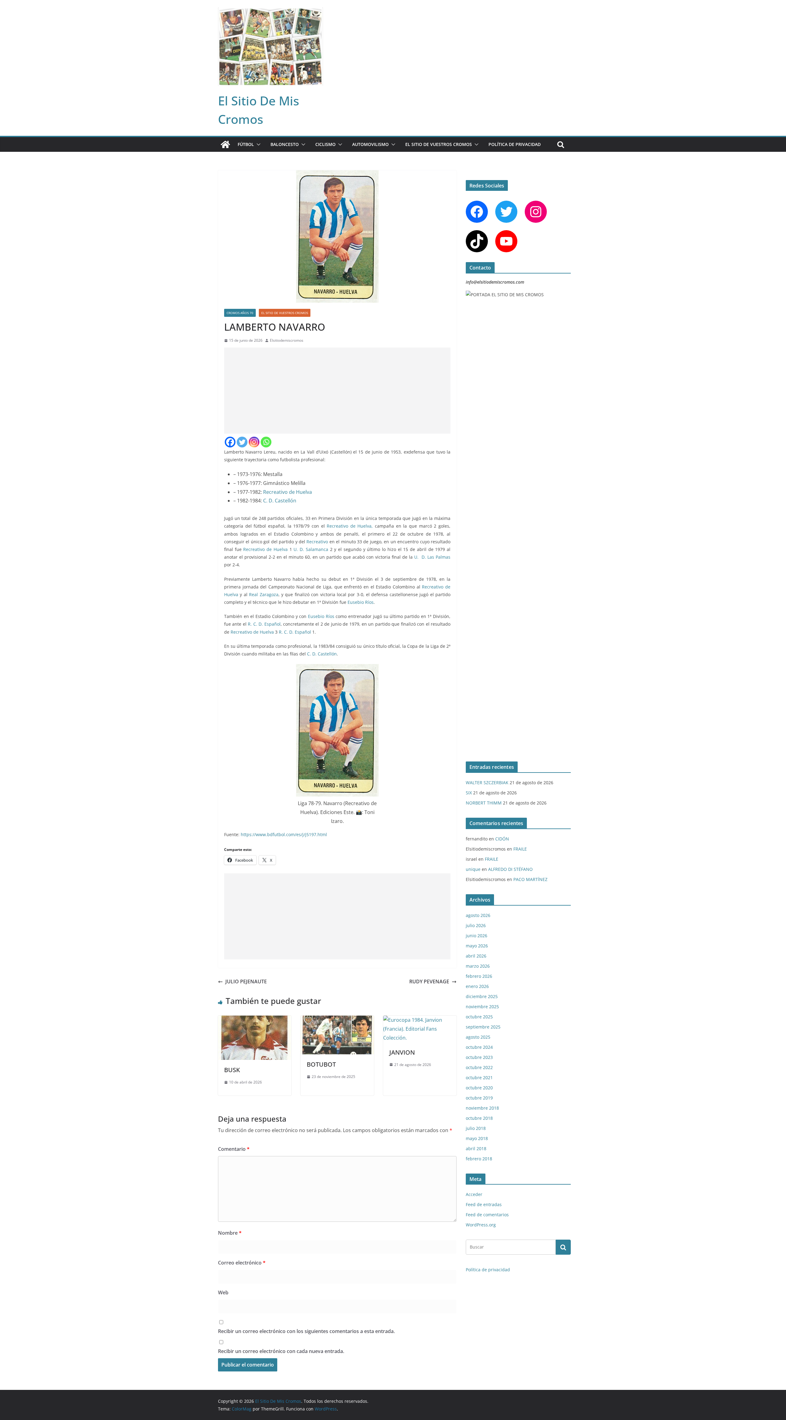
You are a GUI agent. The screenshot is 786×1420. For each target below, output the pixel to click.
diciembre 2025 (482, 996)
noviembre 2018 (482, 1108)
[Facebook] (230, 442)
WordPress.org (481, 1225)
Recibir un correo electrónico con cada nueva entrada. (281, 1351)
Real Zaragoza (263, 594)
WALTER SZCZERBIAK (487, 782)
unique (473, 869)
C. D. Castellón (279, 500)
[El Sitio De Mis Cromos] (225, 144)
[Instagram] (254, 442)
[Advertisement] (337, 391)
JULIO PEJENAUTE (246, 981)
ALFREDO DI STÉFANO (510, 869)
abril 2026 (476, 956)
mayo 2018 (477, 1138)
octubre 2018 (479, 1118)
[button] (257, 144)
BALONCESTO (284, 144)
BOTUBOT (321, 1064)
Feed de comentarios (487, 1214)
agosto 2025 (478, 1037)
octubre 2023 (479, 1057)
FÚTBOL (246, 144)
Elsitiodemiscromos (286, 340)
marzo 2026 (478, 966)
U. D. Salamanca (311, 549)
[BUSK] (254, 1020)
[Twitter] (242, 442)
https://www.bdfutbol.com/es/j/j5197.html (284, 834)
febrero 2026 (479, 976)
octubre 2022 (479, 1067)
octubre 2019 (479, 1098)
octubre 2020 (479, 1088)
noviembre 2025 (482, 1006)
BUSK (232, 1070)
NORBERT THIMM (484, 803)
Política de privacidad (514, 144)
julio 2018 (476, 1128)
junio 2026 (476, 935)
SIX (469, 793)
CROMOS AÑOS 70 (240, 313)
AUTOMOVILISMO (370, 144)
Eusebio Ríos (361, 602)
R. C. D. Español (264, 624)
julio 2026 (476, 925)
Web (223, 1292)
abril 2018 (476, 1148)
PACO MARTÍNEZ (530, 879)
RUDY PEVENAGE (429, 981)
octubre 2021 (479, 1077)
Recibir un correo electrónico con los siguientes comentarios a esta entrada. (306, 1331)
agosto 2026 (478, 915)
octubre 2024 (479, 1047)
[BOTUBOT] (337, 1020)
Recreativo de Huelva (287, 492)
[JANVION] (420, 1020)
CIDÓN (502, 839)
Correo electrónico (242, 1262)
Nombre (230, 1232)
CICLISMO (325, 144)
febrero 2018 (479, 1159)
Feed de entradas (484, 1204)
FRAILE (520, 849)
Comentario (234, 1149)
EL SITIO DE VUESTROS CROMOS (438, 144)
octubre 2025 (479, 1017)
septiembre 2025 (483, 1027)
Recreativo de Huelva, (350, 526)
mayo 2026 (477, 946)
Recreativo (317, 542)
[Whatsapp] (266, 442)
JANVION (402, 1052)
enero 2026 (477, 986)
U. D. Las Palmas (432, 557)
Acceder (474, 1194)
